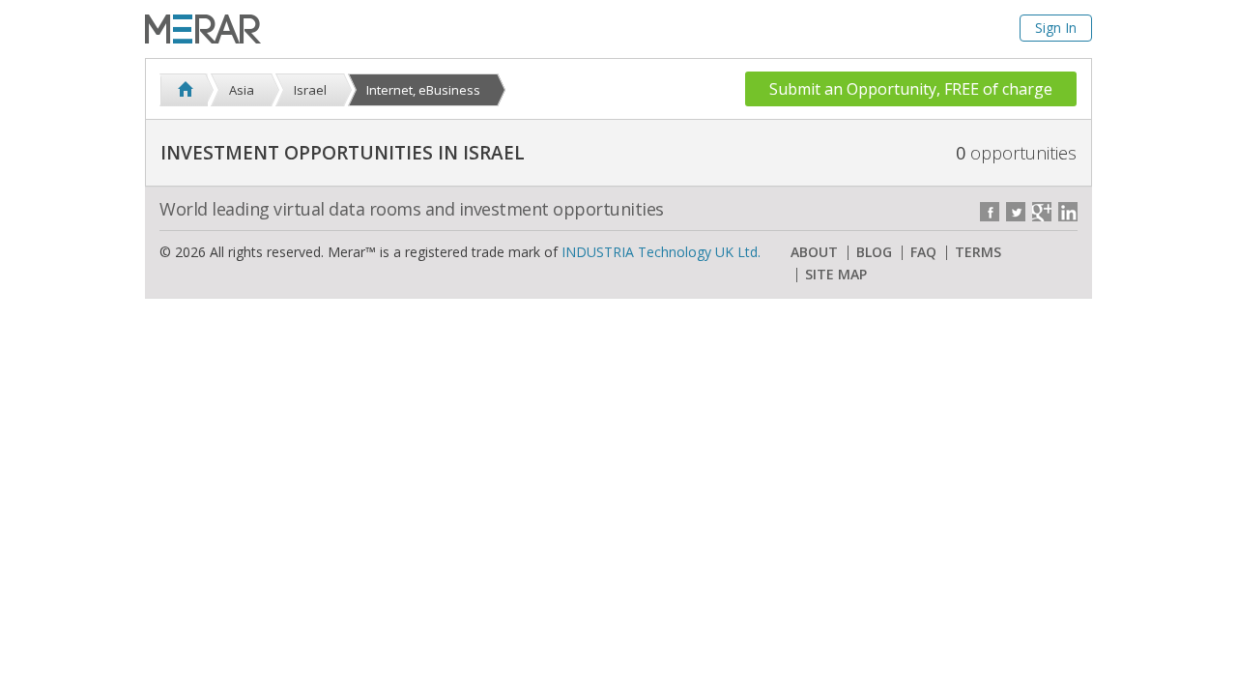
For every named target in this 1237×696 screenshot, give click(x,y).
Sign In (1056, 27)
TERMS (978, 252)
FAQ (923, 252)
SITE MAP (836, 274)
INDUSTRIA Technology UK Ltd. (661, 252)
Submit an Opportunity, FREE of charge (910, 89)
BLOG (874, 252)
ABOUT (814, 252)
